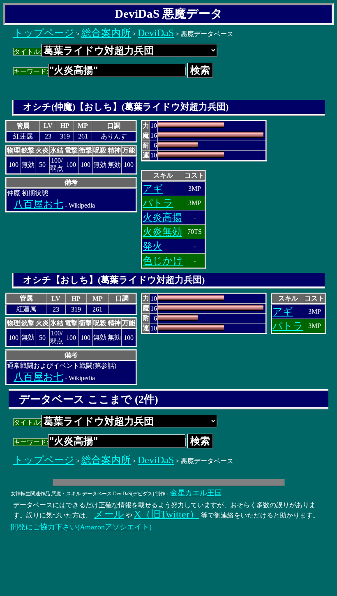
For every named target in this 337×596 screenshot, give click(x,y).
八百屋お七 (38, 204)
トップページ (43, 33)
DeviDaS (156, 33)
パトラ (158, 203)
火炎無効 (162, 231)
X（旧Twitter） (166, 514)
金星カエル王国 (196, 493)
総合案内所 (106, 33)
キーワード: (31, 71)
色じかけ (163, 260)
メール (109, 514)
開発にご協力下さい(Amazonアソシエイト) (81, 527)
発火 (152, 246)
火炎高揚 (162, 217)
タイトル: (28, 51)
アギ (153, 188)
